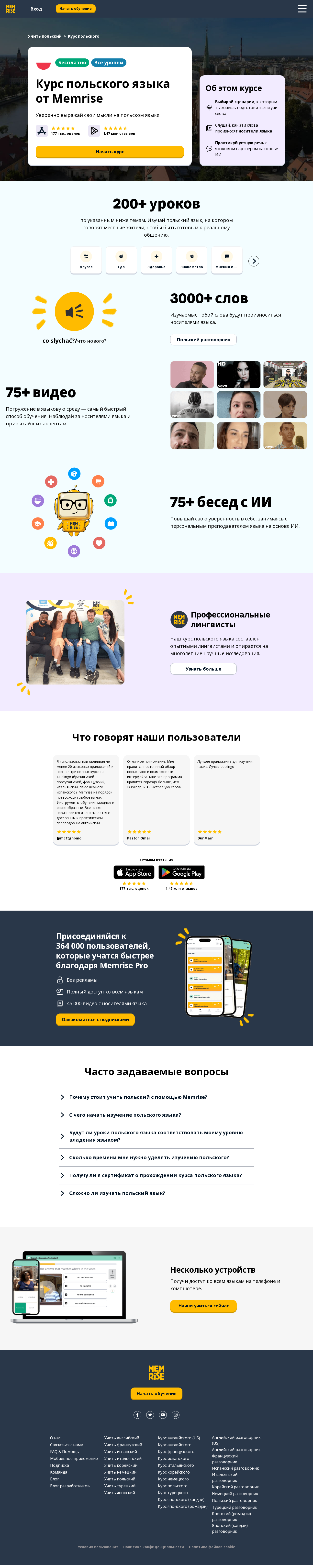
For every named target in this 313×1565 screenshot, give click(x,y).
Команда (58, 1472)
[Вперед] (253, 261)
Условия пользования (98, 1546)
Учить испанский (120, 1451)
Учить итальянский (123, 1458)
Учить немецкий (120, 1472)
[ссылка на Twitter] (150, 1415)
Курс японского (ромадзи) (183, 1506)
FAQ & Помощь (64, 1451)
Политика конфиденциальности (153, 1546)
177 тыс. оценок (134, 888)
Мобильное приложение (74, 1458)
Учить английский (121, 1438)
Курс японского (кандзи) (181, 1499)
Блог (54, 1479)
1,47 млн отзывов (182, 888)
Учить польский (45, 36)
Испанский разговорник (235, 1468)
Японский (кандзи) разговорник (230, 1528)
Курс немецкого (173, 1479)
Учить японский (119, 1492)
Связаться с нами (66, 1444)
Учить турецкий (119, 1485)
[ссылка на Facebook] (137, 1415)
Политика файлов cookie (212, 1546)
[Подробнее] (302, 9)
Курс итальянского (176, 1465)
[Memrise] (11, 9)
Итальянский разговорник (224, 1477)
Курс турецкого (173, 1492)
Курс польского (173, 1485)
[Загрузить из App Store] (134, 872)
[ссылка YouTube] (163, 1415)
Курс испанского (173, 1458)
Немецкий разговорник (235, 1493)
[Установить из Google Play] (181, 872)
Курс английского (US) (179, 1438)
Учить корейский (120, 1465)
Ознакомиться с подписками (95, 1019)
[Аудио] (74, 311)
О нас (55, 1438)
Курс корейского (174, 1472)
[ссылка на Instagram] (175, 1415)
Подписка (59, 1465)
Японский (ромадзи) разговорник (231, 1516)
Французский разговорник (225, 1459)
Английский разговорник (236, 1449)
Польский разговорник (203, 339)
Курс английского (174, 1444)
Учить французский (123, 1444)
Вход (36, 9)
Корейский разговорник (235, 1486)
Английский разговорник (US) (236, 1440)
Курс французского (176, 1451)
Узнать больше (203, 669)
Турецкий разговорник (234, 1507)
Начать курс (110, 151)
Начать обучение (76, 8)
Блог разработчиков (70, 1485)
